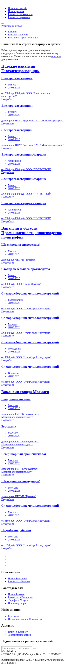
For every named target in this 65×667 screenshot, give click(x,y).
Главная (12, 31)
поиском (56, 56)
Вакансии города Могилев (23, 37)
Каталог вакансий (18, 34)
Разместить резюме (19, 17)
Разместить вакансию (20, 14)
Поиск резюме (16, 11)
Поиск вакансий (17, 8)
